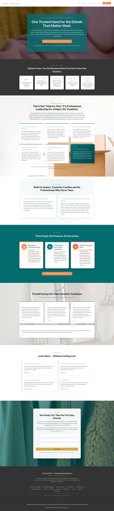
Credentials (51, 489)
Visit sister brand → (64, 388)
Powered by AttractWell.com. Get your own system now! (57, 507)
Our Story (45, 489)
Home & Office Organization (48, 486)
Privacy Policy (80, 489)
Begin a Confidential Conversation (57, 41)
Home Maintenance (80, 486)
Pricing (98, 3)
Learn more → (27, 372)
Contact (74, 489)
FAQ (94, 3)
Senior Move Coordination (35, 486)
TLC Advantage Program (36, 489)
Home (80, 3)
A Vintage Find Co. (66, 489)
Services (89, 3)
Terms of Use (57, 491)
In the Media (58, 489)
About (84, 3)
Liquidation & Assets (60, 486)
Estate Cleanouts (70, 486)
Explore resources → (28, 388)
